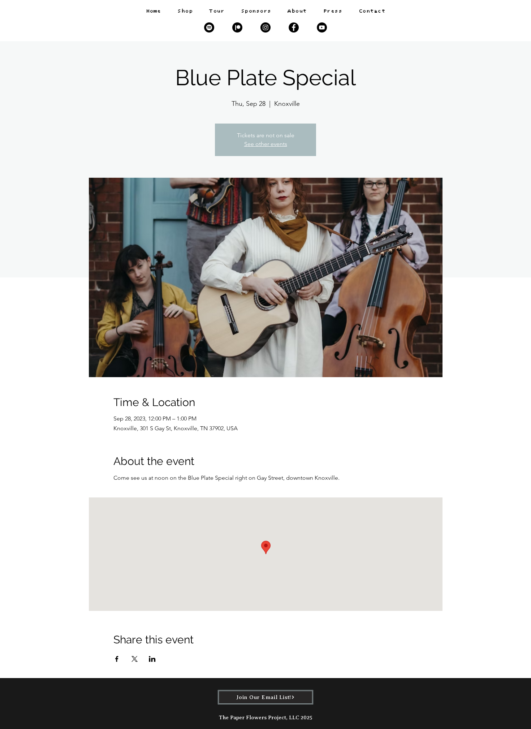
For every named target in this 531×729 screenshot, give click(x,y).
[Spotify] (209, 27)
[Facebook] (294, 27)
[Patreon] (237, 27)
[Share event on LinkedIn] (152, 659)
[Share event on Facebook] (116, 659)
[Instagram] (265, 27)
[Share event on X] (134, 659)
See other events (265, 144)
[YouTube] (322, 27)
